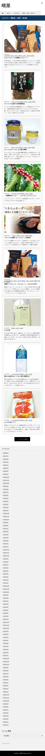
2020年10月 (6, 664)
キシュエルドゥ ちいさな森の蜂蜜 (15, 149)
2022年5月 (5, 607)
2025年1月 (5, 510)
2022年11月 (6, 589)
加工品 (16, 55)
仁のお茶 (7, 330)
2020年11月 (6, 661)
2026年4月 (5, 465)
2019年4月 (5, 718)
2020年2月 (5, 688)
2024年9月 (5, 522)
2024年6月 (5, 531)
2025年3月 (5, 504)
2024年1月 (5, 546)
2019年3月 (5, 722)
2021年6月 (5, 640)
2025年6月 (5, 495)
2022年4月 (5, 610)
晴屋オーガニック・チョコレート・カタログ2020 (20, 284)
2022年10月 (6, 592)
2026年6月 (5, 459)
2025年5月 (5, 498)
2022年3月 (5, 613)
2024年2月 (5, 543)
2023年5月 (5, 570)
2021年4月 (5, 646)
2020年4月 (5, 682)
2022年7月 (5, 601)
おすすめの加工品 (8, 280)
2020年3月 (5, 685)
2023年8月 (5, 561)
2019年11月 (6, 697)
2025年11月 (6, 480)
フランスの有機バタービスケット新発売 (17, 237)
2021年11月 (6, 625)
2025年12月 (6, 477)
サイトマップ (6, 743)
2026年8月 (5, 453)
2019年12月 (6, 694)
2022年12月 (6, 586)
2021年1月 (5, 655)
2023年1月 (5, 582)
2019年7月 (5, 709)
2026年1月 (5, 474)
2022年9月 (5, 595)
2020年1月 (5, 691)
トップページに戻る (22, 439)
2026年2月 (5, 471)
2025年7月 (5, 492)
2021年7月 (5, 637)
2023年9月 (5, 558)
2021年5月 (5, 643)
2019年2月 (5, 724)
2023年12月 (6, 549)
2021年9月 (5, 631)
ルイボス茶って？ (10, 422)
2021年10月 (6, 628)
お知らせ (12, 55)
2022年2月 (5, 616)
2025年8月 (5, 489)
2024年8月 (5, 525)
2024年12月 (6, 513)
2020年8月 (5, 670)
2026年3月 (5, 468)
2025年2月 (5, 507)
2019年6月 (5, 712)
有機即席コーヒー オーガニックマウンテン (20, 195)
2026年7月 (5, 456)
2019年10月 (6, 700)
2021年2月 (5, 652)
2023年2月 (5, 580)
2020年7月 (5, 673)
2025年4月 (5, 501)
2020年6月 (5, 676)
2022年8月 (5, 598)
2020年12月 (6, 658)
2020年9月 (5, 667)
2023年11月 (6, 552)
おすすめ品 (7, 55)
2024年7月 (5, 528)
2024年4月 (5, 537)
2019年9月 (5, 703)
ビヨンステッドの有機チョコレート (16, 58)
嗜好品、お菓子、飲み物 (24, 55)
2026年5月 (5, 462)
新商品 (32, 55)
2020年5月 (5, 679)
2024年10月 (6, 519)
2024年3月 (5, 540)
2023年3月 (5, 576)
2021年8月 (5, 634)
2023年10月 (6, 555)
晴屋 (21, 753)
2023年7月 (5, 564)
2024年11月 (6, 516)
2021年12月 (6, 622)
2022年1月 (5, 619)
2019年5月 (5, 715)
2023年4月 (5, 573)
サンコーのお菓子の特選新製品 (14, 104)
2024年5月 (5, 534)
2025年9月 (5, 486)
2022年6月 (5, 604)
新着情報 (8, 282)
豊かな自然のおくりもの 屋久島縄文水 (17, 376)
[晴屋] (6, 5)
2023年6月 (5, 567)
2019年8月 (5, 706)
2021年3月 (5, 649)
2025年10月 (6, 483)
